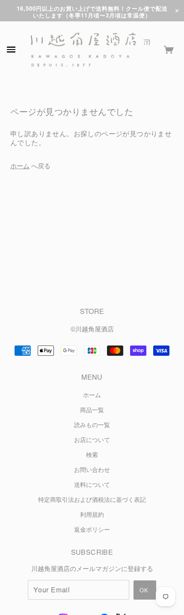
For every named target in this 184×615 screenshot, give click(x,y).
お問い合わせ (92, 470)
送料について (92, 484)
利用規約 (92, 514)
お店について (92, 440)
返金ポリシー (92, 529)
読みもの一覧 (92, 425)
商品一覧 (92, 410)
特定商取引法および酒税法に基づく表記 (92, 499)
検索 (92, 455)
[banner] (90, 50)
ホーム (20, 165)
